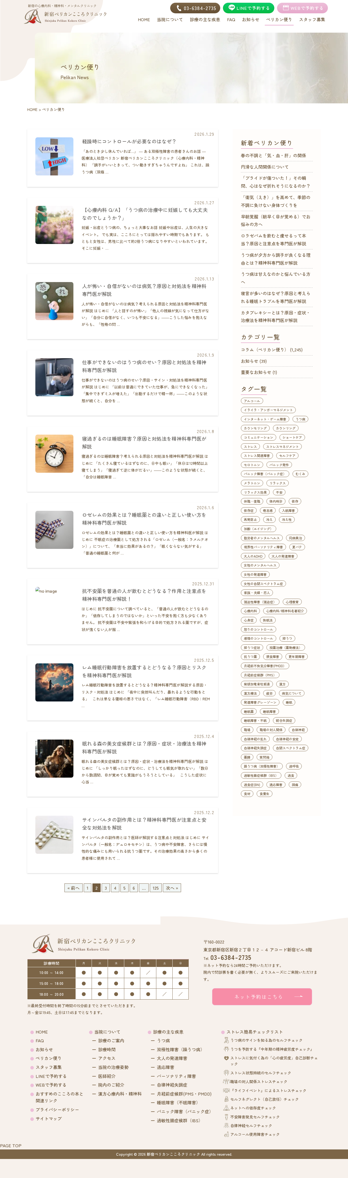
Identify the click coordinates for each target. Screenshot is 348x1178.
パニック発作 (279, 464)
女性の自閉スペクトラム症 (263, 583)
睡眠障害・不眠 (255, 720)
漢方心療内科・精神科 (120, 1093)
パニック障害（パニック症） (265, 473)
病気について (292, 693)
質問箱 (264, 757)
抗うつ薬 (250, 656)
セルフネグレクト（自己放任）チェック (264, 1099)
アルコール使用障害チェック (255, 1134)
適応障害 (275, 784)
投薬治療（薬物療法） (285, 647)
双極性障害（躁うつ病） (181, 1049)
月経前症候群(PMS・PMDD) (184, 1093)
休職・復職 (252, 501)
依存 (295, 501)
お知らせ (249, 361)
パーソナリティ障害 (176, 1076)
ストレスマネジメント (282, 446)
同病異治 (295, 538)
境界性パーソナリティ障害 (263, 547)
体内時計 (275, 501)
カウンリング (286, 428)
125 (156, 888)
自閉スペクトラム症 (290, 748)
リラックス (277, 483)
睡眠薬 (249, 711)
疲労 (269, 693)
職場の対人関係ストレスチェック (258, 1081)
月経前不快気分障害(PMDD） (265, 665)
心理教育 (292, 601)
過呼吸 (294, 766)
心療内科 (250, 610)
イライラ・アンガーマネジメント (268, 409)
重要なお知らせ (256, 372)
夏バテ (297, 547)
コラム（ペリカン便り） (265, 349)
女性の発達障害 (255, 574)
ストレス (250, 446)
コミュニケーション (258, 437)
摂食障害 (272, 656)
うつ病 (300, 419)
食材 (247, 793)
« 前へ (73, 888)
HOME (42, 1031)
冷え (269, 519)
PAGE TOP (10, 1145)
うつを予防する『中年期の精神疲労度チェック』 (272, 1049)
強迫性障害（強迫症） (260, 601)
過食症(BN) (252, 784)
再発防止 (250, 519)
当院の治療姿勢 (113, 1067)
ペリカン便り (49, 1058)
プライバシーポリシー (57, 1109)
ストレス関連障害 (257, 455)
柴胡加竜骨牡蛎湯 (257, 684)
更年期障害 (296, 656)
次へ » (172, 888)
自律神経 (298, 729)
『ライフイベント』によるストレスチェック (268, 1090)
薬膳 (247, 757)
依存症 (249, 510)
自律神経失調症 (255, 748)
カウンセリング (255, 428)
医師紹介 (107, 1076)
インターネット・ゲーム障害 (265, 419)
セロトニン (252, 464)
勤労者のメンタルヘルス (262, 538)
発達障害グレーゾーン (260, 702)
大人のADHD (253, 556)
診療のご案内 (111, 1040)
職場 (247, 729)
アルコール (252, 400)
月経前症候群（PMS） (260, 675)
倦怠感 (268, 510)
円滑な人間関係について (265, 166)
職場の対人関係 (271, 729)
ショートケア (292, 437)
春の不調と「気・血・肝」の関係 (273, 155)
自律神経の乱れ (255, 739)
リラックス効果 (255, 492)
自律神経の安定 (287, 739)
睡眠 (289, 702)
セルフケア (287, 455)
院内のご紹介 (111, 1084)
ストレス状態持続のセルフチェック (260, 1072)
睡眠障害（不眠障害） (178, 1102)
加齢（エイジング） (258, 528)
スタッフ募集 (49, 1067)
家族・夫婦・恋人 (257, 592)
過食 (291, 775)
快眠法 (268, 620)
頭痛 (295, 784)
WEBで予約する (51, 1084)
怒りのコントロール (258, 629)
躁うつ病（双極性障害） (262, 766)
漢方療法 (250, 693)
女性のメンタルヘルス (260, 565)
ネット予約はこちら (258, 996)
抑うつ (287, 638)
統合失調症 (284, 720)
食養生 (264, 793)
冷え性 (287, 519)
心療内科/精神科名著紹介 (285, 610)
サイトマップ (49, 1118)
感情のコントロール (258, 638)
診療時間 (107, 1049)
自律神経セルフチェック (251, 1125)
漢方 (282, 684)
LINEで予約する (51, 1076)
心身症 (249, 620)
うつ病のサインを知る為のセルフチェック (266, 1040)
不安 (279, 492)
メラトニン (252, 483)
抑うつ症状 (252, 647)
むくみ (300, 473)
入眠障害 (288, 510)
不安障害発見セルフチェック (255, 1117)
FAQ (40, 1040)
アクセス (107, 1058)
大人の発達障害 (283, 556)
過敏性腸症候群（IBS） (261, 775)
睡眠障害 (269, 711)
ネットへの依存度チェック (253, 1108)
